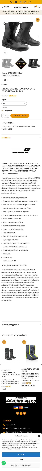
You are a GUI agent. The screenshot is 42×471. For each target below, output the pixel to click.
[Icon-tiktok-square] (24, 413)
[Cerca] (40, 7)
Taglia (3, 100)
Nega (21, 460)
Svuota (5, 107)
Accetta (21, 454)
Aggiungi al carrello (20, 115)
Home (3, 73)
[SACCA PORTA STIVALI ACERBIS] (31, 353)
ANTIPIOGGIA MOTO (8, 380)
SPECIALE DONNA (14, 73)
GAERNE (4, 84)
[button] (39, 436)
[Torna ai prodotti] (5, 80)
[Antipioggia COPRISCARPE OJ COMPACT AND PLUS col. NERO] (11, 353)
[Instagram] (21, 413)
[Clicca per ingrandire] (5, 52)
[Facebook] (17, 413)
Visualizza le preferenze (21, 465)
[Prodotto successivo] (7, 80)
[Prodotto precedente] (2, 80)
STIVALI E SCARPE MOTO (10, 75)
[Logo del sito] (21, 7)
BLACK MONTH (35, 380)
